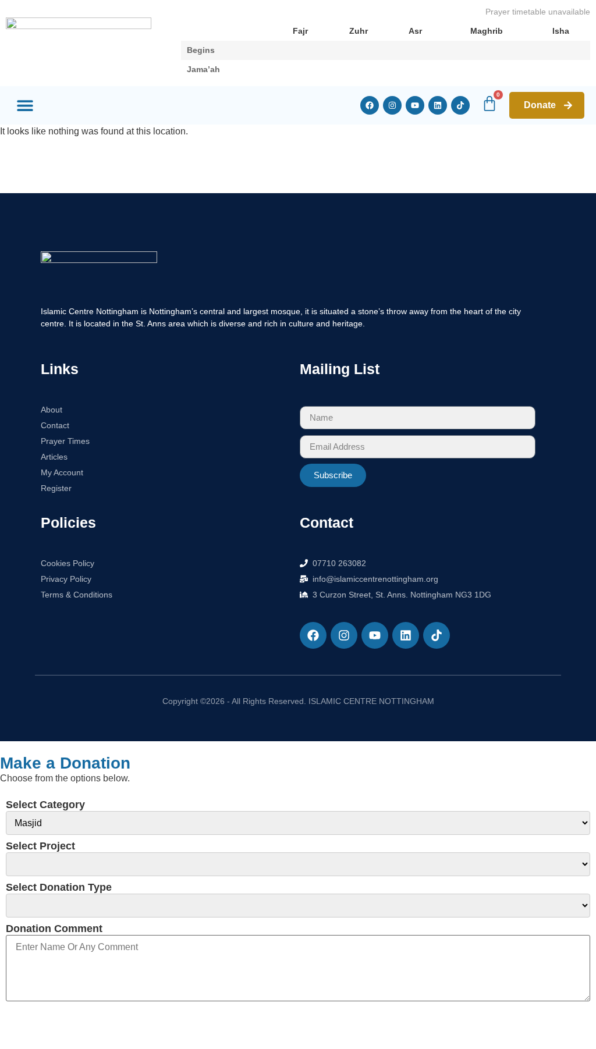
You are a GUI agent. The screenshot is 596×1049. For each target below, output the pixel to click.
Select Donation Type (59, 887)
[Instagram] (392, 105)
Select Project (40, 846)
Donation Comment (54, 928)
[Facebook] (369, 105)
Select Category (45, 804)
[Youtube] (415, 105)
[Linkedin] (437, 105)
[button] (25, 106)
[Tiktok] (460, 105)
